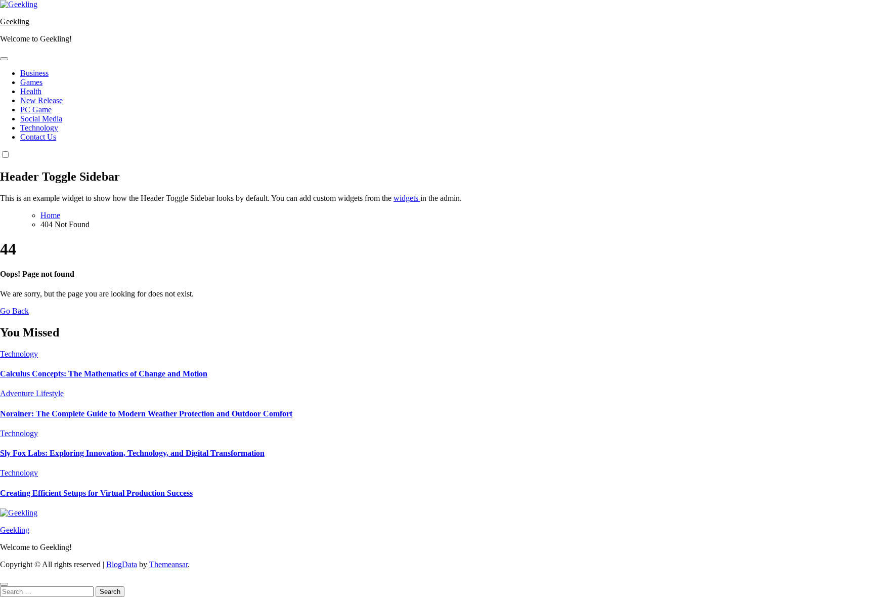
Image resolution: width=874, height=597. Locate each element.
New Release (41, 100)
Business (34, 73)
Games (31, 82)
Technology (39, 127)
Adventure (18, 393)
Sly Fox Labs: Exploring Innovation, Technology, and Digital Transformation (132, 453)
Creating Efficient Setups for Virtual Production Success (96, 493)
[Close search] (4, 584)
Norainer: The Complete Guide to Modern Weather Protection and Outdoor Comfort (146, 413)
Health (30, 91)
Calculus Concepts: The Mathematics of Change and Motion (103, 373)
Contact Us (38, 137)
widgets (407, 198)
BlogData (121, 564)
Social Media (41, 118)
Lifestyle (50, 393)
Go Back (14, 311)
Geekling (14, 21)
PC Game (36, 109)
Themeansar (168, 564)
